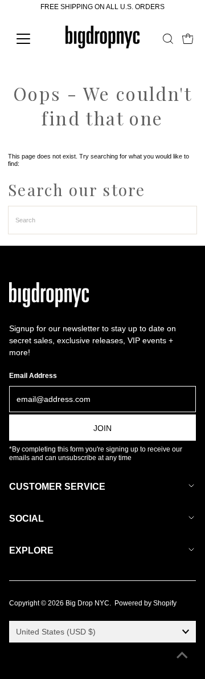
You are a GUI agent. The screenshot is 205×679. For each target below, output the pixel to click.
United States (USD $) (56, 631)
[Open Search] (168, 39)
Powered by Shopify (145, 603)
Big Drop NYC (87, 603)
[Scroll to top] (182, 656)
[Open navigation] (30, 39)
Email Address (33, 375)
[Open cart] (188, 38)
